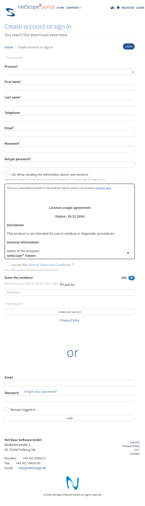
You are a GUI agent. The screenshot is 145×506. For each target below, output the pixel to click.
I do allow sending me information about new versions (49, 174)
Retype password (17, 159)
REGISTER (128, 7)
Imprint (135, 442)
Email (9, 128)
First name (12, 82)
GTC (137, 450)
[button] (113, 6)
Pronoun (11, 66)
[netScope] (72, 484)
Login (128, 46)
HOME (61, 7)
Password (12, 143)
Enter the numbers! (65, 277)
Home (9, 47)
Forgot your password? (40, 391)
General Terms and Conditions (49, 265)
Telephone (12, 112)
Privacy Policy (69, 320)
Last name (12, 97)
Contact (135, 453)
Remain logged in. (23, 409)
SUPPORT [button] (72, 7)
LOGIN (140, 7)
